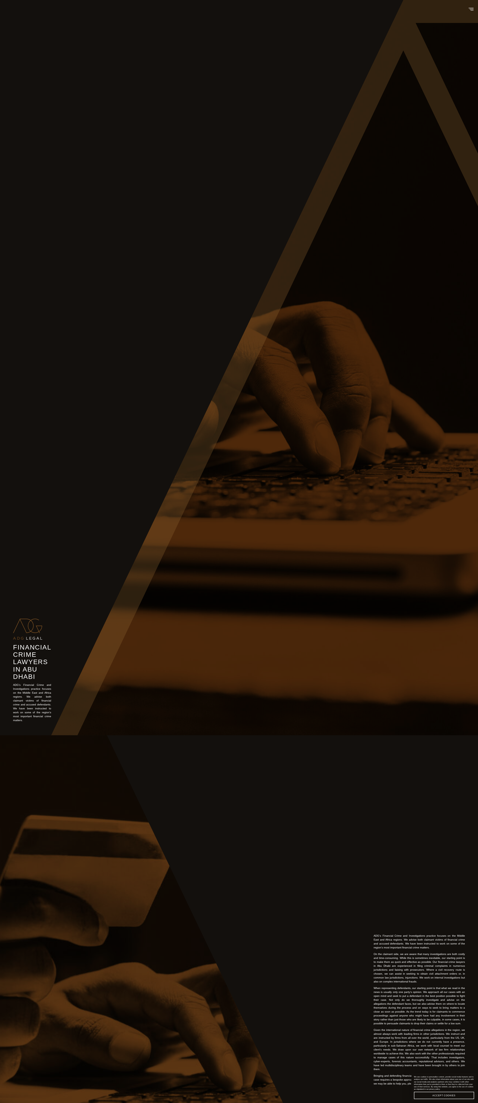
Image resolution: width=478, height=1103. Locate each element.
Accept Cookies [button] (443, 1095)
